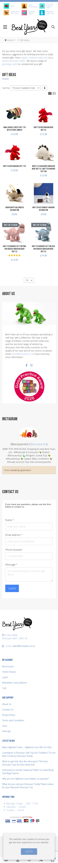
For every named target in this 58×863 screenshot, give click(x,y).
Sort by (5, 87)
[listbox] (26, 87)
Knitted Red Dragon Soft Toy (14, 166)
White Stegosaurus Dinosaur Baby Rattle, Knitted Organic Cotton (43, 169)
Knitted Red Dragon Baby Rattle (43, 128)
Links (4, 725)
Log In (5, 677)
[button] (53, 27)
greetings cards (9, 64)
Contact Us (7, 709)
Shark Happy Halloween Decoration (14, 208)
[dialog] (29, 846)
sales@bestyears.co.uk (22, 353)
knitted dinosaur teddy (13, 60)
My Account (8, 666)
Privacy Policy (8, 714)
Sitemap (6, 731)
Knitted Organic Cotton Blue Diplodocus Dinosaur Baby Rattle (43, 249)
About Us (6, 704)
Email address (14, 535)
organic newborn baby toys (34, 57)
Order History (9, 671)
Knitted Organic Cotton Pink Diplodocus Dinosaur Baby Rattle (14, 249)
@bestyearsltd (38, 444)
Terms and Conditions (13, 720)
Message (11, 564)
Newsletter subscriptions (14, 682)
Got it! (29, 851)
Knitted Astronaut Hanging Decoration (43, 208)
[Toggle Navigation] (5, 27)
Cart (4, 688)
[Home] (6, 860)
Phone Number (13, 549)
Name (9, 520)
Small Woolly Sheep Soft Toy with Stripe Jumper (14, 128)
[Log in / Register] (17, 860)
